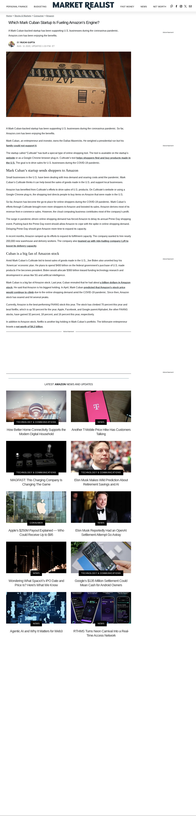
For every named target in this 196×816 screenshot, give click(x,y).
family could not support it (21, 145)
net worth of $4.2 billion (29, 326)
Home (9, 16)
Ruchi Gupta (27, 42)
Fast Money (127, 6)
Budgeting (40, 6)
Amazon (50, 16)
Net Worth (159, 6)
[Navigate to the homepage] (83, 6)
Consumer (39, 16)
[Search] (171, 6)
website (10, 158)
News (144, 6)
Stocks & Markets (22, 16)
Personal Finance (17, 6)
